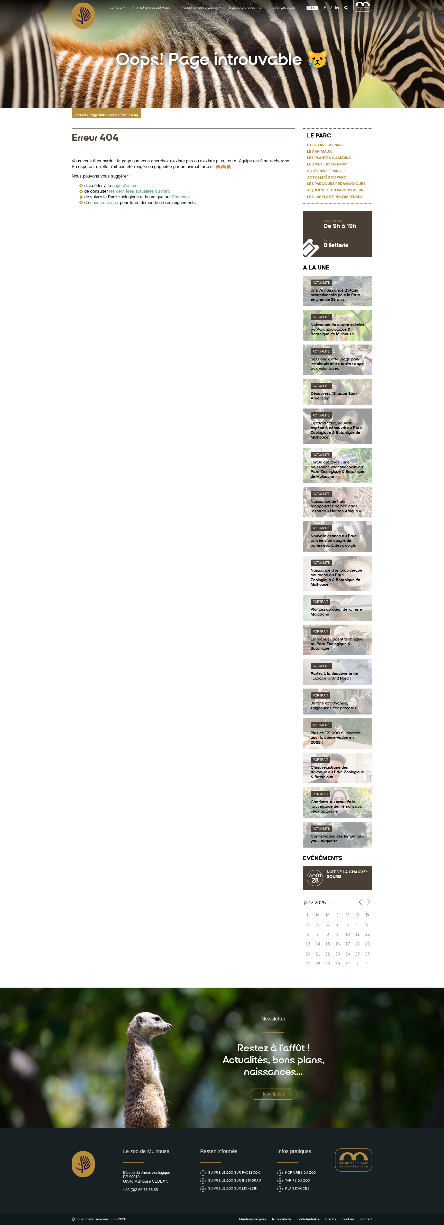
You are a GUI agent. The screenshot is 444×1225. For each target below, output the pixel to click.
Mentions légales (252, 1219)
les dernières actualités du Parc (139, 191)
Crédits (330, 1219)
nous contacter (104, 202)
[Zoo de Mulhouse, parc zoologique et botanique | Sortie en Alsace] (83, 1190)
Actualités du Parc (326, 178)
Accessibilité (281, 1219)
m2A (113, 1219)
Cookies (348, 1219)
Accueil (80, 115)
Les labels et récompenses (335, 197)
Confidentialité (308, 1219)
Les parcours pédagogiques (336, 184)
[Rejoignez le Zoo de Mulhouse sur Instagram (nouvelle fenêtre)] (330, 7)
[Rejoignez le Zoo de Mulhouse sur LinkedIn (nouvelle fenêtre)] (337, 7)
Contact (366, 1219)
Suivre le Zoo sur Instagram (234, 1180)
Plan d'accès (297, 1188)
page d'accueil (126, 185)
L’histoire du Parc (325, 145)
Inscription (273, 1094)
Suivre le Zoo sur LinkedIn (232, 1188)
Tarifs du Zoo (297, 1180)
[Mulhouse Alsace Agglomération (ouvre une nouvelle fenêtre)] (362, 10)
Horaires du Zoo (300, 1172)
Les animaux (319, 152)
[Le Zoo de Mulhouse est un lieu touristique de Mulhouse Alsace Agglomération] (353, 1170)
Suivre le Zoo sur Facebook (234, 1172)
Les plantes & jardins (329, 158)
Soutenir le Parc (324, 171)
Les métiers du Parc (327, 164)
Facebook (181, 196)
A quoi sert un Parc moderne (336, 190)
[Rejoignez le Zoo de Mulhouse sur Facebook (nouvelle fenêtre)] (325, 7)
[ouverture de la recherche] (345, 7)
